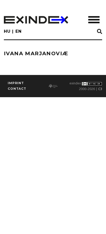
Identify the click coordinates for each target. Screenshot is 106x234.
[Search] (99, 32)
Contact (17, 89)
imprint (16, 83)
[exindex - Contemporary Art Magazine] (36, 20)
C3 (100, 89)
